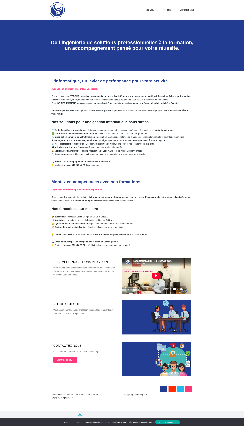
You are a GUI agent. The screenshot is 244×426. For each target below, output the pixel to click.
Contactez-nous (187, 10)
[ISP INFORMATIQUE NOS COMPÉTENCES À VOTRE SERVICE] (57, 9)
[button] (158, 9)
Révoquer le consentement (167, 422)
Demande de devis (65, 360)
